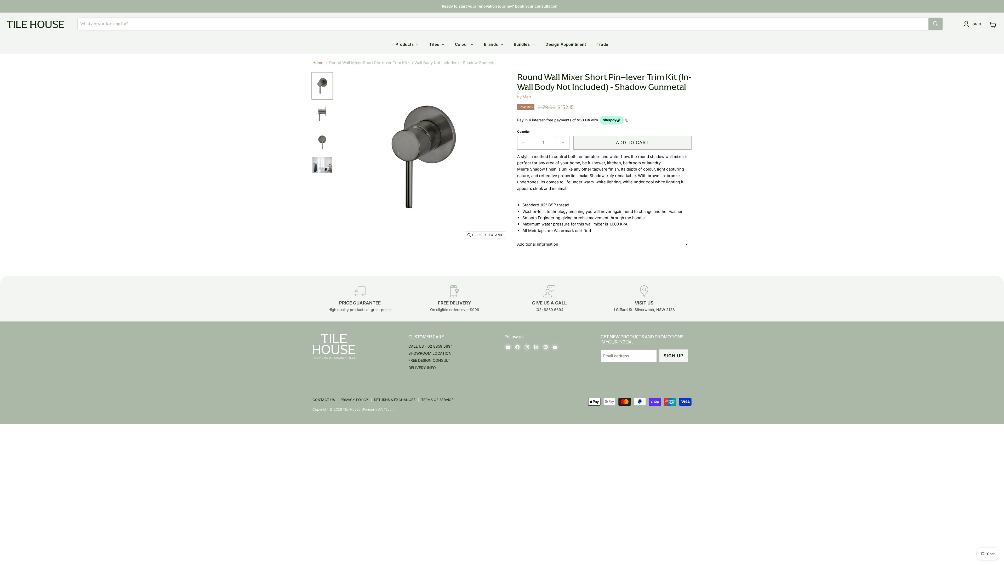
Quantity (523, 131)
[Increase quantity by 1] (563, 142)
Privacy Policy (354, 400)
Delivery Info (422, 367)
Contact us (323, 400)
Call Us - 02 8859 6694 (430, 346)
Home (317, 62)
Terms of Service (437, 400)
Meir (527, 96)
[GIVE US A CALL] (549, 298)
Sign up (673, 355)
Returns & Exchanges (394, 400)
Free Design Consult (429, 360)
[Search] (935, 24)
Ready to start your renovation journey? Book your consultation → (502, 6)
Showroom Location (430, 353)
